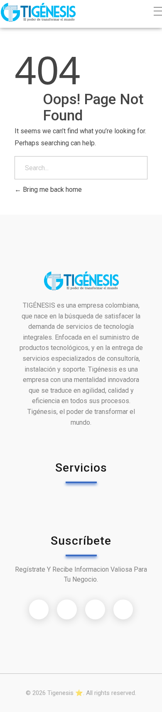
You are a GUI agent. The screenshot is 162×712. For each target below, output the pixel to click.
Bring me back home (51, 189)
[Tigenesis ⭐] (38, 12)
